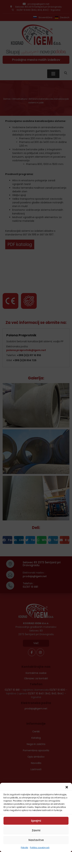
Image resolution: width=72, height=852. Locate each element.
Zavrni (36, 830)
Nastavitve (36, 840)
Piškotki (24, 847)
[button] (67, 787)
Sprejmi (36, 821)
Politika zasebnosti (39, 847)
